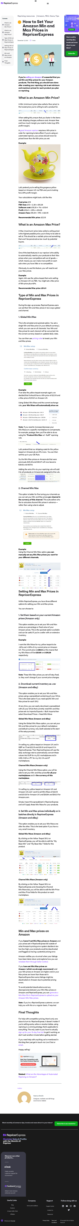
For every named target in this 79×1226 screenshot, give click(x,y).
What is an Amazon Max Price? (7, 32)
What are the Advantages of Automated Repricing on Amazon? (38, 1075)
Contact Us (50, 1210)
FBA (47, 15)
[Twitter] (69, 1210)
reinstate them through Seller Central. (33, 961)
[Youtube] (67, 1206)
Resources (50, 1214)
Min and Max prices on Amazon (8, 55)
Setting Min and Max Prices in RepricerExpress (9, 48)
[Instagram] (71, 1206)
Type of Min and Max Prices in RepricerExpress (9, 40)
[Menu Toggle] (36, 1)
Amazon (40, 15)
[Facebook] (74, 1206)
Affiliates (12, 1214)
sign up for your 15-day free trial (31, 1032)
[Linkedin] (63, 1206)
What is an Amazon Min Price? (7, 25)
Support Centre (50, 1206)
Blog (12, 1205)
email (20, 1044)
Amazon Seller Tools (12, 1211)
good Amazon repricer (29, 130)
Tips (57, 15)
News (52, 15)
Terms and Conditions (32, 1206)
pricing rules (37, 338)
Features (12, 1208)
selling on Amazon (34, 77)
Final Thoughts (7, 62)
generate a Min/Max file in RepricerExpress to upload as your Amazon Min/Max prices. (38, 995)
